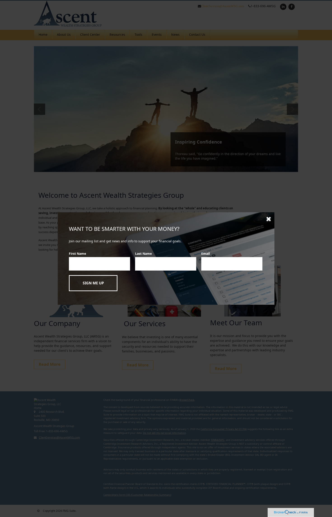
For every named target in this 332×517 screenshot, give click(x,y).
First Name (77, 253)
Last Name (143, 253)
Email (205, 253)
